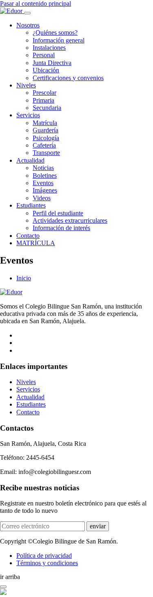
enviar (98, 526)
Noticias (43, 167)
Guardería (45, 130)
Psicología (46, 137)
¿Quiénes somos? (55, 32)
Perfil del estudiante (58, 213)
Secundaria (47, 107)
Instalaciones (49, 47)
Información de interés (61, 227)
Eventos (43, 182)
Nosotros (28, 25)
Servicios (28, 115)
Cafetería (44, 145)
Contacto (28, 235)
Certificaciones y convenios (68, 77)
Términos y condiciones (47, 562)
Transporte (46, 152)
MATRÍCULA (35, 242)
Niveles (26, 85)
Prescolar (44, 92)
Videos (42, 198)
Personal (44, 54)
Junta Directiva (52, 62)
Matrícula (45, 122)
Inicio (23, 278)
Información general (58, 40)
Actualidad (30, 160)
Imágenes (45, 190)
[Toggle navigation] (27, 13)
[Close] (3, 587)
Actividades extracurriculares (70, 220)
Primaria (43, 100)
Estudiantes (31, 205)
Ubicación (46, 70)
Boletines (45, 175)
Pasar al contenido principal (35, 3)
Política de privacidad (44, 555)
